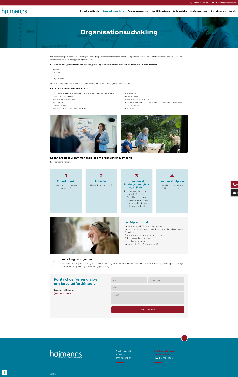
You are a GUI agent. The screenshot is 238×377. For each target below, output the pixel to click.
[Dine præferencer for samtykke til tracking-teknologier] (4, 372)
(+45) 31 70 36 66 (201, 3)
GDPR (53, 374)
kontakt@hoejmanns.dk (226, 3)
